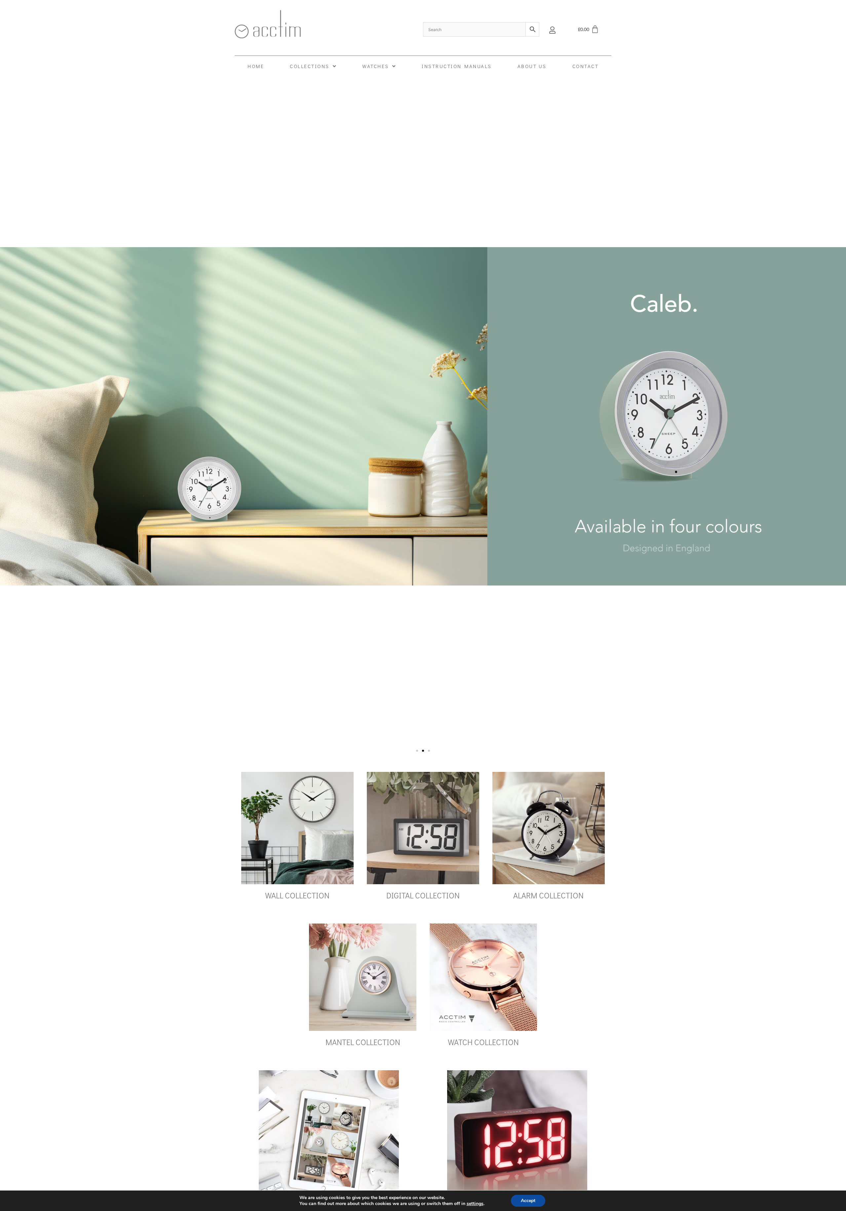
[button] (417, 751)
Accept (528, 1200)
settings (475, 1204)
